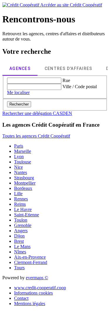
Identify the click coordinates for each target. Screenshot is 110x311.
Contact (21, 298)
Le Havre (23, 209)
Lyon (19, 156)
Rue (66, 80)
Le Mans (22, 246)
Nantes (20, 172)
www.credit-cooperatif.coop (40, 287)
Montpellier (24, 182)
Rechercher (19, 104)
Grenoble (22, 225)
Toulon (20, 220)
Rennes (21, 198)
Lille (18, 193)
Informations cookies (33, 292)
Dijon (19, 235)
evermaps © (37, 277)
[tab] (20, 68)
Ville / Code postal (79, 86)
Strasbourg (24, 177)
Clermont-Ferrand (30, 262)
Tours (19, 267)
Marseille (22, 151)
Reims (20, 204)
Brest (19, 241)
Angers (21, 230)
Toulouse (22, 161)
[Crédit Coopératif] (21, 4)
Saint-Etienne (26, 214)
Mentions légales (29, 303)
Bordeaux (23, 188)
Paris (18, 145)
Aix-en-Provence (30, 257)
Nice (18, 167)
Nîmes (20, 251)
